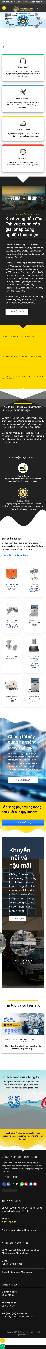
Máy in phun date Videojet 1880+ (34, 699)
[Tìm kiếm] (37, 8)
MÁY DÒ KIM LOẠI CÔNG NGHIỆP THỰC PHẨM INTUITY (12, 624)
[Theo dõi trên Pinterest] (26, 1184)
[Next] (9, 30)
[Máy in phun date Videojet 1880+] (34, 686)
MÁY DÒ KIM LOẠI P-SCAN (11, 658)
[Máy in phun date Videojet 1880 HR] (34, 609)
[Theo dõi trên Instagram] (9, 1184)
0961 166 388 (9, 1222)
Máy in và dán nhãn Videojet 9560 (11, 699)
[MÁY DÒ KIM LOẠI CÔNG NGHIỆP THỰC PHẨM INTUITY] (12, 609)
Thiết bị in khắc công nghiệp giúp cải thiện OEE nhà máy (23, 1040)
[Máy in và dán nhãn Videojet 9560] (12, 686)
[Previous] (2, 30)
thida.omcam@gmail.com (20, 1272)
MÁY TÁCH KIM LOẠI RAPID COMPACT (12, 587)
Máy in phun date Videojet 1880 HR (34, 623)
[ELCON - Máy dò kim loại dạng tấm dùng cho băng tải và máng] (34, 645)
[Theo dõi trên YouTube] (35, 1184)
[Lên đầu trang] (2, 1340)
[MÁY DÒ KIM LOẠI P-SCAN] (12, 645)
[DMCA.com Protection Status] (9, 1190)
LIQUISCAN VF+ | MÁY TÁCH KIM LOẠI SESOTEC (34, 588)
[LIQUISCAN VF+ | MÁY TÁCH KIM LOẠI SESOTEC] (34, 573)
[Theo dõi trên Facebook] (4, 1184)
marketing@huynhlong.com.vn (22, 1230)
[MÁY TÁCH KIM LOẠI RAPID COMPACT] (12, 573)
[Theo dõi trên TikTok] (13, 1184)
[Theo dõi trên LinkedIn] (31, 1184)
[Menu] (4, 8)
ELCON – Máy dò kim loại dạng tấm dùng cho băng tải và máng (34, 662)
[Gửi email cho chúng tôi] (17, 1184)
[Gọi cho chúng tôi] (22, 1184)
